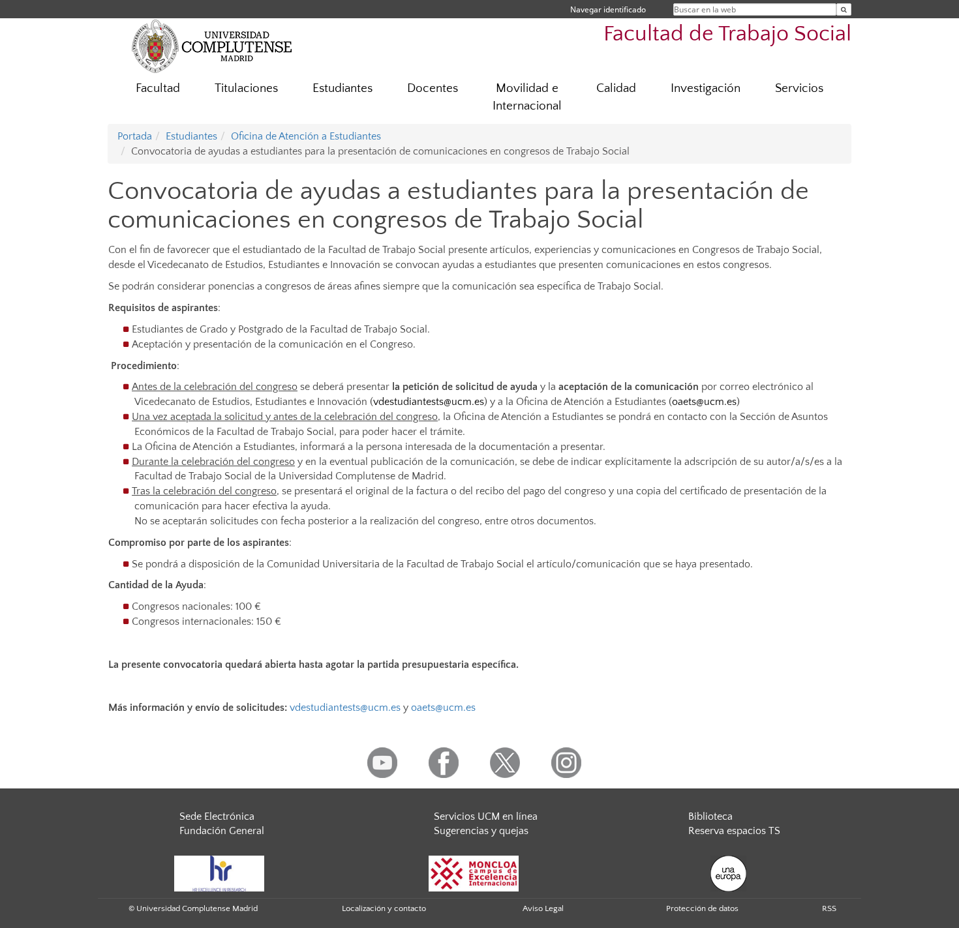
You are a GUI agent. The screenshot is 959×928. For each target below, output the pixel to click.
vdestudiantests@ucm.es (428, 402)
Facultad (158, 88)
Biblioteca (710, 816)
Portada (134, 136)
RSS (829, 908)
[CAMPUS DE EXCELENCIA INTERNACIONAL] (474, 872)
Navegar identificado (608, 9)
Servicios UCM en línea (486, 816)
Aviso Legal (543, 908)
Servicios (799, 88)
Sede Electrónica (216, 816)
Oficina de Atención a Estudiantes (306, 136)
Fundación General (221, 831)
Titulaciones (246, 88)
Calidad (616, 88)
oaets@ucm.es (704, 402)
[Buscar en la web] (843, 9)
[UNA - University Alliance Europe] (728, 872)
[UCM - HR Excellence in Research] (219, 872)
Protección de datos (702, 908)
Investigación (705, 88)
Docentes (432, 88)
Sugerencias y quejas (481, 831)
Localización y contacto (384, 908)
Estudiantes (342, 88)
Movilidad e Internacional (527, 97)
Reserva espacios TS (734, 831)
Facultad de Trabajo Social (727, 34)
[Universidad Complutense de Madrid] (212, 46)
